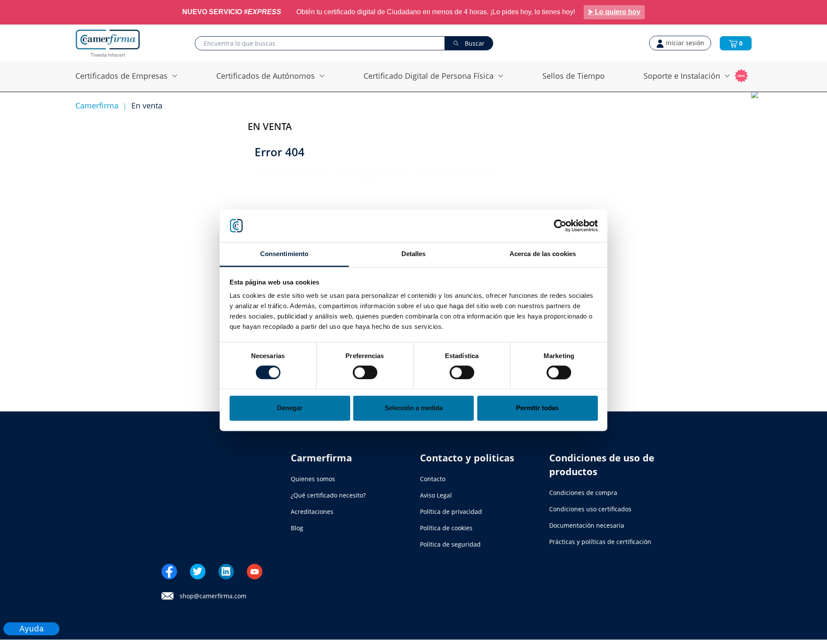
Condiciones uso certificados (590, 509)
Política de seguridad (450, 544)
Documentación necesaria (586, 525)
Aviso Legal (436, 495)
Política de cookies (446, 528)
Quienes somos (313, 479)
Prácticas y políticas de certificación (600, 542)
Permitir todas (537, 408)
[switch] (365, 372)
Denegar (289, 408)
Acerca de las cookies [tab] (543, 254)
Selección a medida (414, 408)
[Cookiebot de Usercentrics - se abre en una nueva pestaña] (560, 225)
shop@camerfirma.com (213, 596)
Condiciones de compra (583, 493)
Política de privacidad (451, 511)
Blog (297, 528)
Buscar (474, 43)
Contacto (432, 479)
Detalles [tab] (413, 254)
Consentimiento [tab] (284, 254)
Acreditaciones (312, 511)
